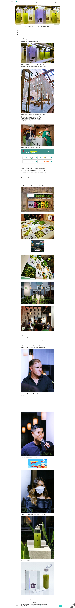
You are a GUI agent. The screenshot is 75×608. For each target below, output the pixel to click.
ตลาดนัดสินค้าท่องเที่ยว (50, 2)
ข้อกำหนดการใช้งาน (39, 605)
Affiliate (43, 2)
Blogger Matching (38, 2)
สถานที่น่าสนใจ (24, 2)
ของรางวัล (32, 2)
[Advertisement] (37, 404)
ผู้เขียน (28, 2)
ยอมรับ (61, 605)
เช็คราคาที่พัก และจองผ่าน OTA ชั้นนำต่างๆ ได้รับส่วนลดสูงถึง (38, 151)
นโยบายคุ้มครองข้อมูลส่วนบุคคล (47, 605)
